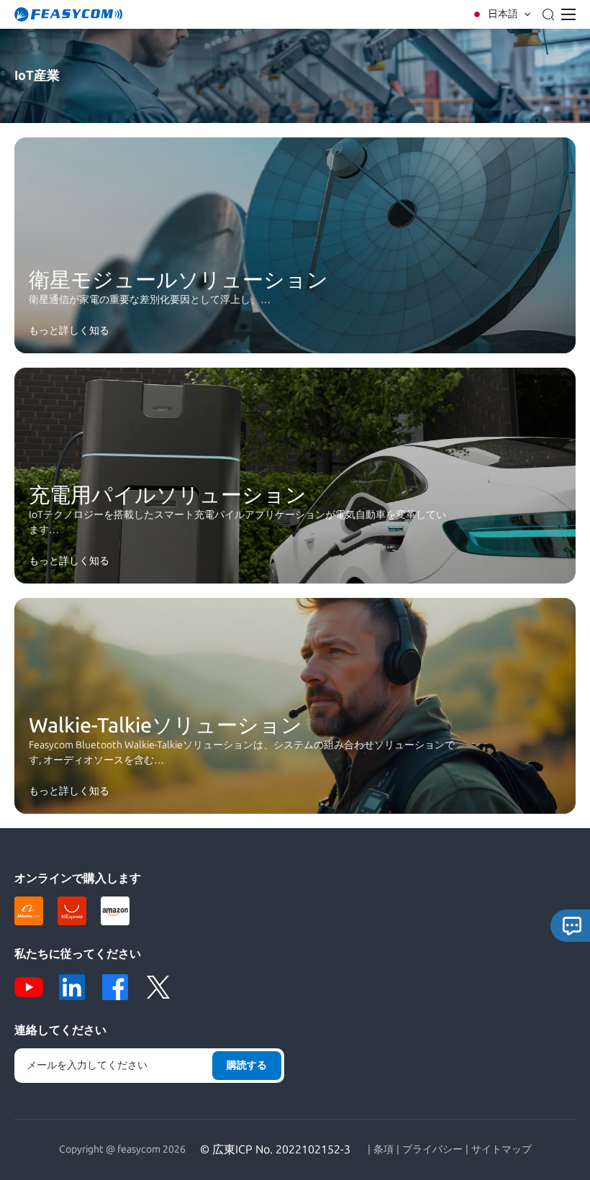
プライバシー (432, 1150)
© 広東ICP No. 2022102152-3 (275, 1149)
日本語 (503, 14)
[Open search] (548, 14)
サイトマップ (501, 1150)
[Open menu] (568, 14)
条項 (383, 1150)
